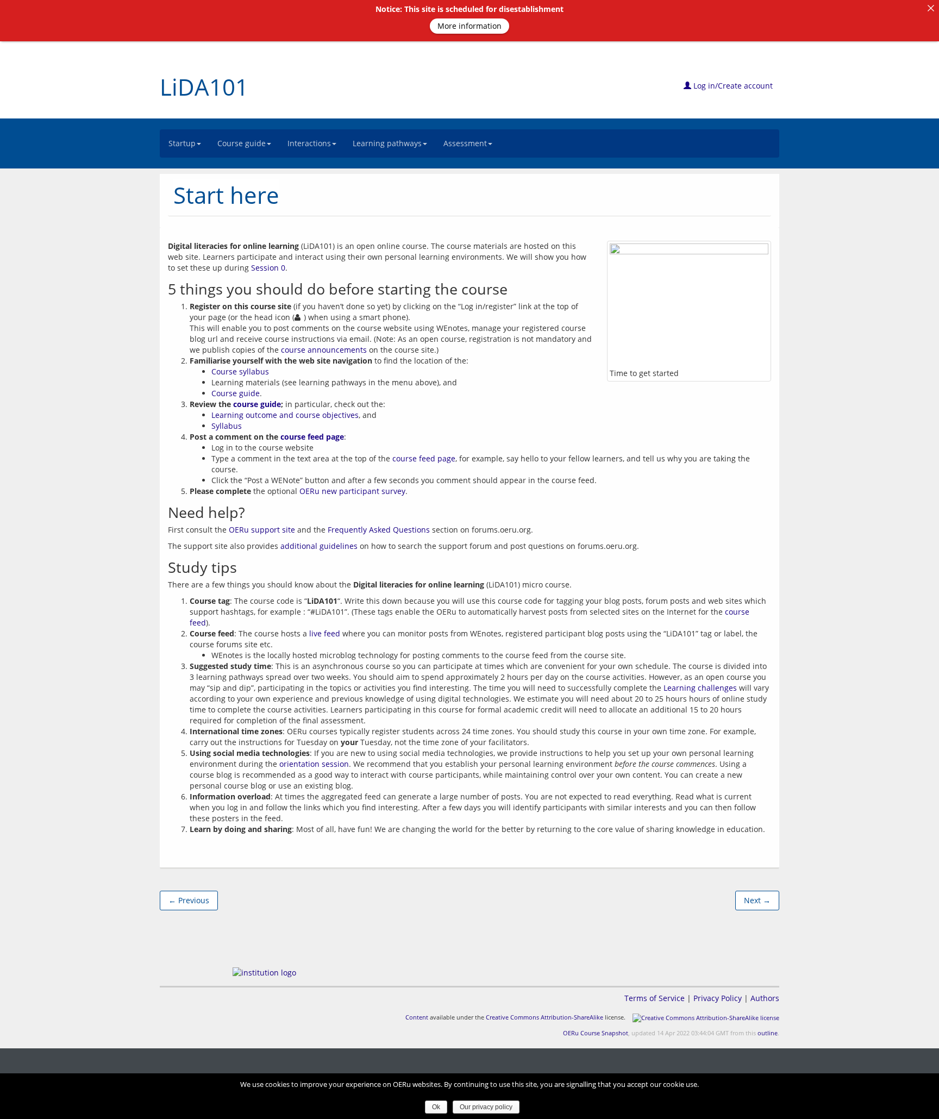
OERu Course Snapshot (595, 1033)
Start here (226, 194)
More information (469, 26)
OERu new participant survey (352, 491)
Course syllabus (240, 371)
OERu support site (262, 529)
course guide (257, 404)
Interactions (309, 143)
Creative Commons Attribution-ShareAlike (544, 1017)
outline (768, 1033)
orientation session (314, 764)
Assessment (465, 143)
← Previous (188, 900)
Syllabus (226, 426)
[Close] (931, 8)
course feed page (312, 437)
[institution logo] (264, 972)
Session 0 (268, 267)
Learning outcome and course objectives (285, 415)
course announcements (324, 350)
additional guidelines (319, 546)
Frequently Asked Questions (379, 529)
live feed (324, 633)
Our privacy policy (486, 1107)
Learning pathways (387, 143)
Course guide (241, 143)
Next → (757, 900)
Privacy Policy (717, 998)
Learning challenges (700, 688)
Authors (764, 998)
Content (416, 1017)
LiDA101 (204, 86)
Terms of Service (654, 998)
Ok (436, 1107)
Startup (182, 143)
